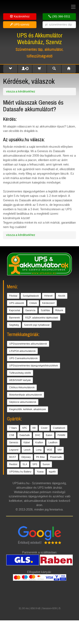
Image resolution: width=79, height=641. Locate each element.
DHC (38, 435)
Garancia (30, 310)
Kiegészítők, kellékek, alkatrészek (27, 409)
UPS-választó (16, 303)
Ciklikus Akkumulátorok (22, 387)
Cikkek (33, 303)
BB (34, 428)
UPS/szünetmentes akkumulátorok (28, 343)
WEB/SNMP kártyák (20, 380)
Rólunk (59, 310)
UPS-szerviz (21, 25)
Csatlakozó (59, 428)
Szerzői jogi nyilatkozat (36, 325)
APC (24, 428)
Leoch (27, 449)
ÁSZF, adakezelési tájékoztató (41, 317)
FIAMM (61, 435)
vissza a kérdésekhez (20, 91)
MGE (49, 449)
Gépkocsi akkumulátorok (22, 402)
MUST (12, 457)
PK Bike (40, 457)
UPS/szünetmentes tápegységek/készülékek (33, 365)
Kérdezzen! (48, 303)
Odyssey (26, 457)
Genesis (13, 442)
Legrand (13, 449)
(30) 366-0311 (60, 16)
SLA (24, 464)
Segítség (14, 325)
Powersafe (56, 457)
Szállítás (45, 310)
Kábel (26, 442)
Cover (44, 428)
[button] (10, 69)
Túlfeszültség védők (20, 373)
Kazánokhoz (21, 16)
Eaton (49, 435)
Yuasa (40, 471)
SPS (34, 464)
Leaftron (53, 442)
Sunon (46, 464)
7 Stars (13, 428)
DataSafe (24, 435)
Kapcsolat (14, 310)
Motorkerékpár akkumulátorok (25, 394)
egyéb (52, 471)
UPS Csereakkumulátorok (23, 358)
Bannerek (14, 317)
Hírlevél (48, 295)
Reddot (13, 464)
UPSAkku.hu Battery (20, 471)
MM (60, 449)
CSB (11, 435)
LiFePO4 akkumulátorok (22, 351)
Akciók (61, 295)
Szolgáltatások (31, 295)
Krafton (39, 442)
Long (39, 449)
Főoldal (13, 295)
